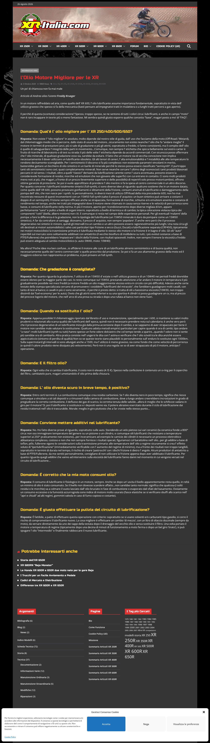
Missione (93, 640)
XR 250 (63, 84)
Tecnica (21, 659)
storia (137, 635)
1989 (140, 622)
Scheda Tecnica (25, 646)
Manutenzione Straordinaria (35, 683)
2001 (137, 627)
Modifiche (25, 690)
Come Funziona (97, 627)
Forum (134, 46)
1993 (127, 625)
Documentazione (29, 664)
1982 (139, 619)
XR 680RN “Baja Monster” (36, 565)
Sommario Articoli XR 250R (103, 646)
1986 (127, 622)
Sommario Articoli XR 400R (103, 659)
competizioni (151, 630)
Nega (146, 724)
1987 (131, 622)
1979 (127, 619)
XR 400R (61, 46)
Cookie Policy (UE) (168, 46)
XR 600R (98, 46)
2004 (152, 627)
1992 (153, 622)
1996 (140, 624)
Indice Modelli (24, 640)
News (23, 632)
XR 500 (137, 646)
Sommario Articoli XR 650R (103, 679)
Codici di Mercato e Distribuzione (41, 580)
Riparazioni (26, 696)
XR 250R (25, 46)
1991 (149, 622)
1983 (144, 619)
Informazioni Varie (30, 70)
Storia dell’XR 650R (32, 560)
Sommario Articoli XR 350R (103, 653)
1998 (150, 624)
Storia (20, 653)
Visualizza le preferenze (186, 724)
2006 (131, 630)
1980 (131, 619)
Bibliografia (23, 620)
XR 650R (117, 46)
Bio (146, 46)
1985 (154, 619)
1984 (149, 619)
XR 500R (80, 46)
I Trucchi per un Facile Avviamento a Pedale (47, 575)
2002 (142, 627)
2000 (132, 627)
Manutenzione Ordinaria (33, 677)
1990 (144, 622)
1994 (131, 625)
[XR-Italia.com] (105, 9)
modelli (129, 635)
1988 (136, 622)
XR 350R (43, 46)
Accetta (106, 724)
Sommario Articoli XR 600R (103, 672)
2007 (135, 630)
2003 (147, 627)
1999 (127, 627)
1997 (145, 624)
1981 (135, 619)
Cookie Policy (10, 737)
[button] (203, 712)
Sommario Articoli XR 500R (103, 666)
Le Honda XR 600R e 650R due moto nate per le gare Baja (57, 570)
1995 (135, 625)
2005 (127, 630)
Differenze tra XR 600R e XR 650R (42, 585)
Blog (19, 627)
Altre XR (56, 84)
